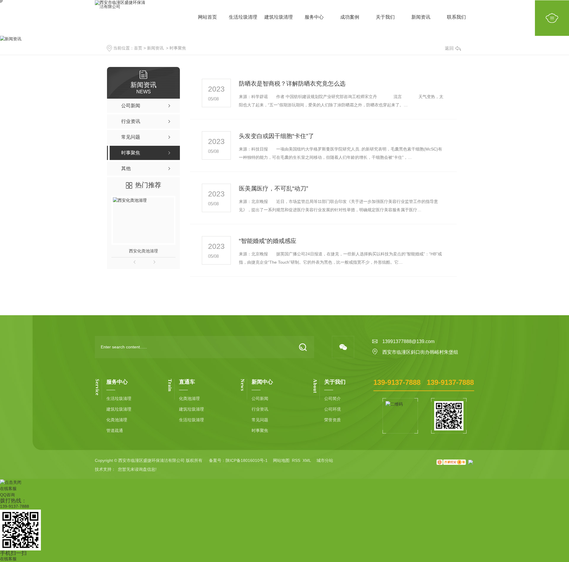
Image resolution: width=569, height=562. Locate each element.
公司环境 (332, 409)
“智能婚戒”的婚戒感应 (267, 241)
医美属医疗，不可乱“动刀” (273, 188)
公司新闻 (260, 398)
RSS (296, 460)
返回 (449, 48)
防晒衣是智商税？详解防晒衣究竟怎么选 (292, 83)
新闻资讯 (420, 21)
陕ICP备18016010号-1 (247, 460)
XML (307, 460)
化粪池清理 (116, 419)
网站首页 (207, 21)
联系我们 (456, 21)
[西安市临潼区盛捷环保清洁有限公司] (121, 18)
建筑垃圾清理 (278, 21)
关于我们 (385, 21)
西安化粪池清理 (143, 251)
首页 (138, 48)
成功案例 (349, 21)
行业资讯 (260, 409)
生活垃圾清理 (243, 21)
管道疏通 (114, 430)
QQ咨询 (7, 494)
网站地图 (281, 460)
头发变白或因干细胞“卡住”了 (276, 136)
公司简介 (332, 398)
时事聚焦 (178, 48)
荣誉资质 (332, 419)
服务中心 (314, 21)
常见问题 (260, 419)
